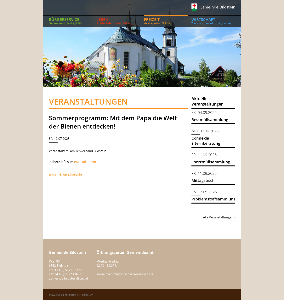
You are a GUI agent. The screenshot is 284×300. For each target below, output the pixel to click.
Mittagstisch (203, 180)
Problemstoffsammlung (213, 199)
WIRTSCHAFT (212, 21)
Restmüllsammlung (209, 119)
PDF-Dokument (85, 162)
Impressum (87, 294)
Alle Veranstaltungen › (219, 217)
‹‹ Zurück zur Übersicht (65, 175)
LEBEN (115, 21)
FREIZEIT (158, 21)
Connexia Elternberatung (205, 141)
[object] (142, 43)
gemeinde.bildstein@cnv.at (68, 278)
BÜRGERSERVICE (67, 21)
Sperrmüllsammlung (210, 161)
